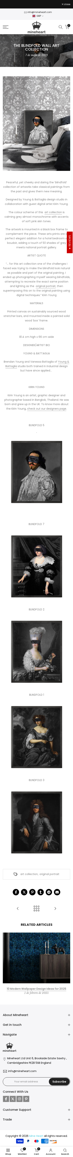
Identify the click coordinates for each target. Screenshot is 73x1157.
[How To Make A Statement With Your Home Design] (55, 909)
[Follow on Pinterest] (26, 1099)
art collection (53, 212)
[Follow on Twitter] (13, 1099)
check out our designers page (46, 409)
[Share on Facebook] (16, 892)
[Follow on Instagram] (19, 1099)
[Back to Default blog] (36, 909)
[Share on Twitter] (24, 892)
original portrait (46, 286)
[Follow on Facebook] (6, 1099)
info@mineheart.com (40, 12)
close (66, 4)
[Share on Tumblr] (40, 892)
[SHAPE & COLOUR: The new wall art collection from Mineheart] (17, 909)
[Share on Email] (57, 892)
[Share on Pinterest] (32, 892)
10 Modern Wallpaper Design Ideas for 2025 (36, 989)
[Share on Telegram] (49, 892)
